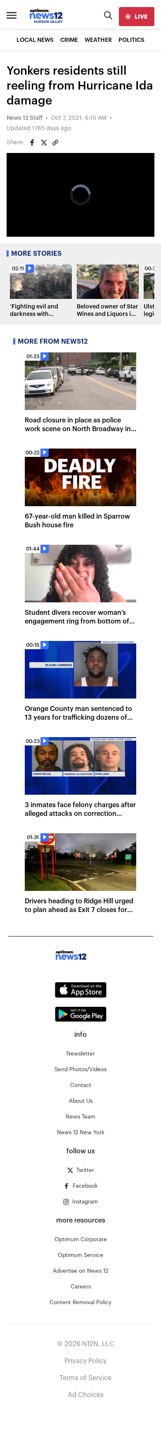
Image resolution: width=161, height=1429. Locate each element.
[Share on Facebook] (32, 142)
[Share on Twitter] (43, 142)
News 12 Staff (25, 118)
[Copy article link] (55, 142)
